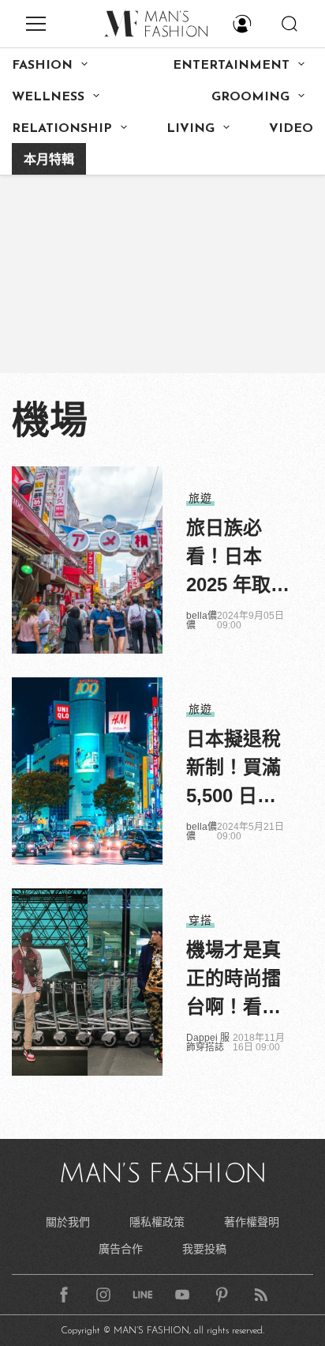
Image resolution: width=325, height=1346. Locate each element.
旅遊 (200, 498)
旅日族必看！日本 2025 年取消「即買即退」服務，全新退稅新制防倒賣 (238, 558)
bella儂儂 (201, 620)
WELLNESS (48, 97)
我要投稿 (204, 1248)
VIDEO (291, 129)
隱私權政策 (157, 1222)
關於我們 (68, 1222)
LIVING (190, 129)
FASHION (42, 65)
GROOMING (250, 97)
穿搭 (200, 920)
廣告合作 (121, 1248)
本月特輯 (49, 160)
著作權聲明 (251, 1222)
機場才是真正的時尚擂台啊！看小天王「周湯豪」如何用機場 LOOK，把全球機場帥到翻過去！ (233, 980)
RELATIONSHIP (62, 129)
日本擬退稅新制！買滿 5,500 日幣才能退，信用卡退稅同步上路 (233, 769)
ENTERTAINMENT (231, 65)
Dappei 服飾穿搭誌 (208, 1042)
